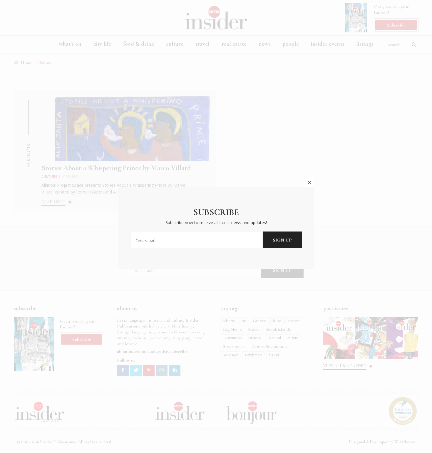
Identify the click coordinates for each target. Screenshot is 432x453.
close (309, 182)
